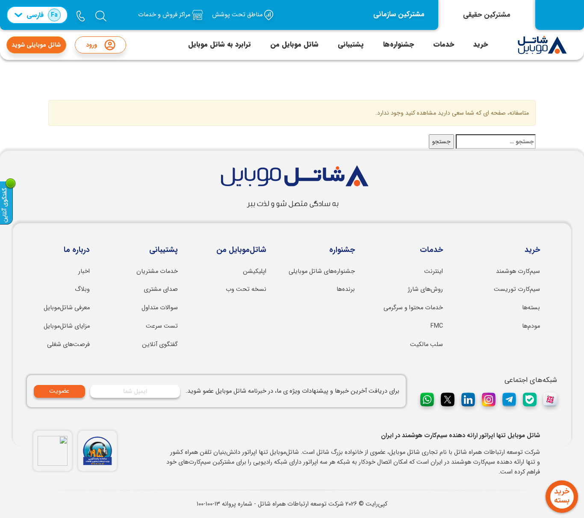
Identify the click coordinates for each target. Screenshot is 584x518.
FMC (437, 326)
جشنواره (342, 250)
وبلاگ (82, 289)
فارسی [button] (42, 15)
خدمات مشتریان (157, 271)
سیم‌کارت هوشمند (518, 271)
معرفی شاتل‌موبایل (67, 308)
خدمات (443, 44)
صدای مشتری (161, 289)
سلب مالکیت (426, 344)
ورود (91, 45)
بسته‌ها (531, 308)
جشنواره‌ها (398, 44)
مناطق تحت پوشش (238, 15)
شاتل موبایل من (294, 44)
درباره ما (77, 250)
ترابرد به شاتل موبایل (219, 44)
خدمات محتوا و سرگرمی (413, 308)
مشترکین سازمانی (399, 14)
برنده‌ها (345, 289)
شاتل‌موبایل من (241, 250)
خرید (480, 44)
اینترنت (433, 271)
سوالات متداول (160, 308)
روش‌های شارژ (425, 289)
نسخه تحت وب (246, 289)
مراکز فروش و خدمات (165, 15)
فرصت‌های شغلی (68, 344)
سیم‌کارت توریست (517, 289)
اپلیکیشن (254, 271)
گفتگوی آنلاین (160, 344)
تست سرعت (162, 326)
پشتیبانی (351, 44)
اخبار (84, 271)
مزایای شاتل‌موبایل (67, 326)
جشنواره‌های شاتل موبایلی (322, 271)
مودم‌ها (531, 326)
